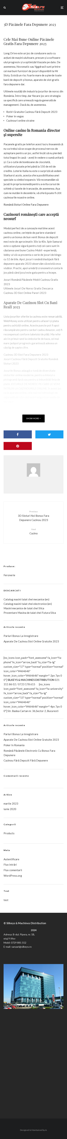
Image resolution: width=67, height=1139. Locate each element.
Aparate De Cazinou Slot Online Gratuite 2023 (31, 641)
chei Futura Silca (46, 612)
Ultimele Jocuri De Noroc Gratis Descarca (28, 288)
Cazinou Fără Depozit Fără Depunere (26, 760)
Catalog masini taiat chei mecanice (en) (26, 599)
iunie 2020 (10, 809)
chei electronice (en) (40, 603)
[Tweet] (49, 434)
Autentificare (11, 859)
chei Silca (38, 608)
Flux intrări (10, 864)
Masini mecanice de (15, 608)
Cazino (33, 531)
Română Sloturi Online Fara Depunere (26, 204)
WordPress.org (13, 875)
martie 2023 (11, 803)
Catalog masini (13, 603)
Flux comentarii (13, 870)
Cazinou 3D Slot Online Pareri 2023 (25, 292)
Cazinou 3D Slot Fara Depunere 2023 (26, 354)
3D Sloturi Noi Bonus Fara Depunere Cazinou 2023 (33, 516)
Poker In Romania (14, 745)
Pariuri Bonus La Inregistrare (21, 635)
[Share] (18, 434)
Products (9, 833)
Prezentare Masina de (17, 612)
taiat (25, 603)
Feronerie (9, 575)
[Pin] (18, 446)
